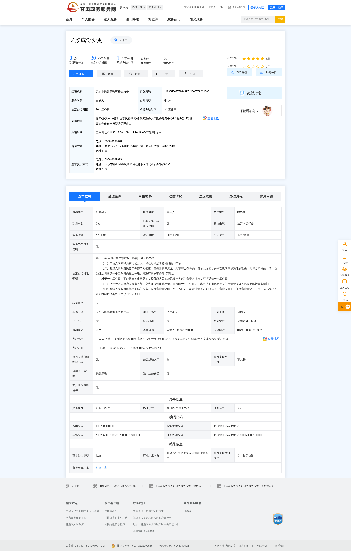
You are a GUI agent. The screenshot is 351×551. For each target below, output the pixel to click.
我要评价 (271, 72)
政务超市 (174, 19)
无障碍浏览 (238, 7)
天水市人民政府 (215, 7)
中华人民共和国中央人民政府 (82, 511)
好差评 (153, 19)
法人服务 (110, 19)
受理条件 (114, 196)
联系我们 (280, 545)
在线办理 (78, 74)
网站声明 (262, 545)
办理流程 (236, 196)
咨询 (110, 74)
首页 (69, 19)
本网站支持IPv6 (223, 545)
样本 (98, 468)
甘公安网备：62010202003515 (135, 545)
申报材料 (145, 196)
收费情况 (175, 196)
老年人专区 (257, 7)
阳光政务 (196, 19)
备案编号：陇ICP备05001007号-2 (85, 545)
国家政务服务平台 (194, 7)
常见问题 (266, 196)
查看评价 (241, 72)
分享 (192, 74)
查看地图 (213, 118)
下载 (165, 74)
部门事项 (132, 19)
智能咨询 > (249, 110)
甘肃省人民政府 (75, 524)
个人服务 (88, 19)
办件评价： (233, 58)
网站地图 (243, 545)
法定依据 (205, 196)
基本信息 (84, 196)
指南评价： (233, 66)
